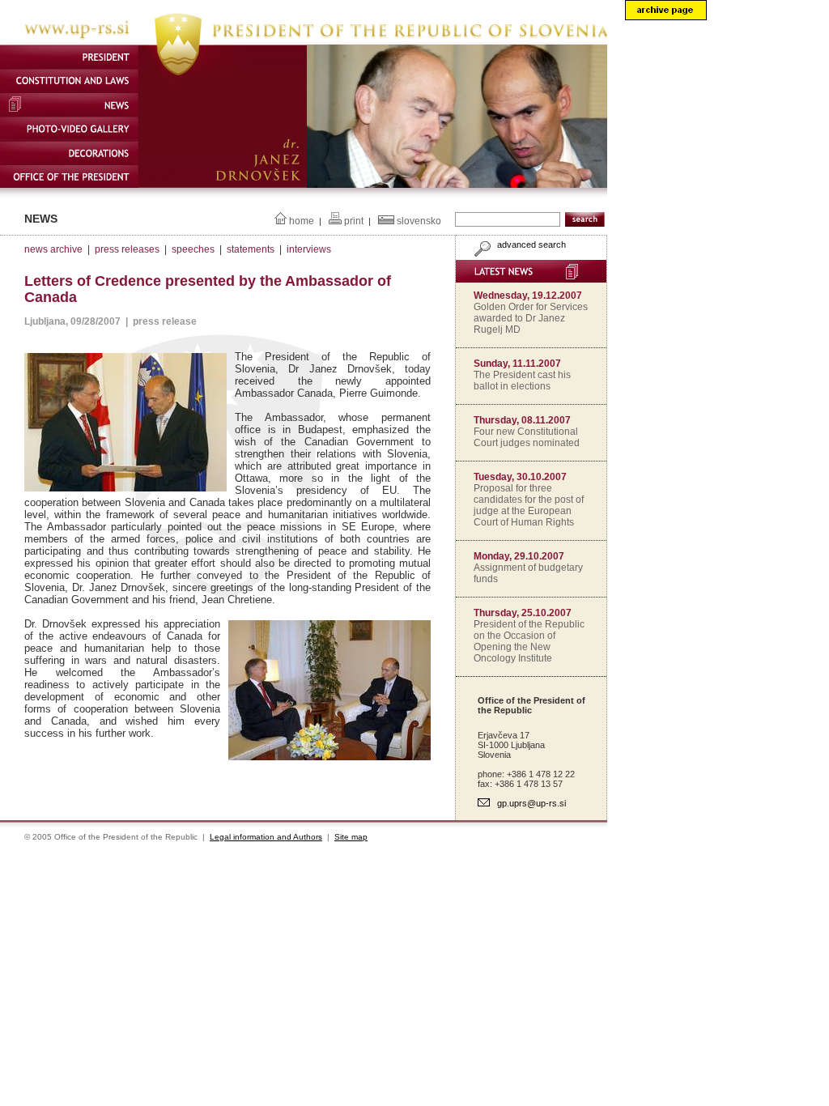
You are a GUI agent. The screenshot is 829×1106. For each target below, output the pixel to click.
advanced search (530, 244)
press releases (127, 249)
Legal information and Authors (266, 836)
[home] (303, 41)
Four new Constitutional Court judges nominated (527, 437)
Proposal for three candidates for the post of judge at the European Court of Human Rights (529, 505)
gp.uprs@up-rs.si (531, 803)
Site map (351, 836)
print (353, 221)
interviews (309, 249)
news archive (53, 249)
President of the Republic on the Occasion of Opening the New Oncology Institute (529, 641)
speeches (193, 249)
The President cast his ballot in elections (522, 380)
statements (250, 249)
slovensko (419, 221)
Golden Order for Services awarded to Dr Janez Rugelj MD (531, 318)
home (301, 221)
